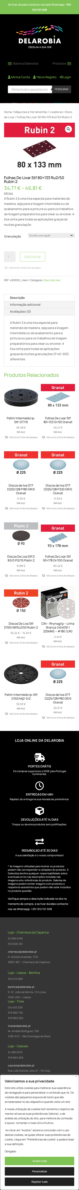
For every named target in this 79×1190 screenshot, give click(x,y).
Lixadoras (56, 112)
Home (8, 112)
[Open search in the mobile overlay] (39, 89)
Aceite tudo (39, 1161)
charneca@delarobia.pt (22, 951)
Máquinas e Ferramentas (30, 112)
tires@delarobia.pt (19, 1026)
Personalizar (39, 1171)
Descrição (17, 298)
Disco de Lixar (52, 280)
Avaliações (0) (20, 311)
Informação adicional (25, 304)
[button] (68, 129)
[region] (39, 1132)
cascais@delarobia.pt (21, 1065)
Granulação (12, 236)
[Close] (76, 1076)
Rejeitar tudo (39, 1181)
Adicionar (32, 256)
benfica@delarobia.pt (21, 987)
